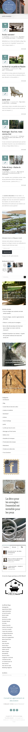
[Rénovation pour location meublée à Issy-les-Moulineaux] (9, 270)
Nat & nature (5, 645)
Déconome (4, 617)
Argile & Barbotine (6, 611)
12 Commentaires (9, 70)
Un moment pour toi (7, 661)
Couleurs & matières (8, 137)
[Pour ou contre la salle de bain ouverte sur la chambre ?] (5, 559)
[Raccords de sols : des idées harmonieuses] (5, 551)
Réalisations (6, 445)
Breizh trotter (5, 615)
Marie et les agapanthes (8, 637)
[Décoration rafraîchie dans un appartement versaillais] (9, 265)
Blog (20, 36)
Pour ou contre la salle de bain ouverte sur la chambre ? (15, 559)
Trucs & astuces (7, 452)
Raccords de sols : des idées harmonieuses (14, 552)
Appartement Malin (7, 609)
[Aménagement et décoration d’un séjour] (4, 270)
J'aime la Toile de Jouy (7, 627)
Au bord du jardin (6, 613)
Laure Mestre (6, 36)
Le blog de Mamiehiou (7, 633)
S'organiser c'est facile (7, 657)
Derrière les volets (6, 619)
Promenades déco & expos (9, 38)
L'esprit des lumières (7, 631)
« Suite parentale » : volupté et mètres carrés (15, 567)
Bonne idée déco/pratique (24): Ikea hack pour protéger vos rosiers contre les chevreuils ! (13, 328)
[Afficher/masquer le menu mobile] (25, 1)
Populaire (6, 547)
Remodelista (5, 653)
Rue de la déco (5, 655)
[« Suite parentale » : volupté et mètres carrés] (5, 566)
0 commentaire (14, 103)
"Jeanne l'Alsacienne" (19, 704)
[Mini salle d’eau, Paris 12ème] (15, 265)
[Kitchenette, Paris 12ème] (20, 265)
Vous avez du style (6, 665)
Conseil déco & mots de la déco (10, 406)
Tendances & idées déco (9, 449)
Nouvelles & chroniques (9, 438)
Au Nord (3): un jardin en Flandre (13, 67)
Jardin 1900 (6, 100)
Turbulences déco (6, 659)
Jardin (3, 70)
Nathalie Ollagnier (6, 647)
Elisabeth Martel (6, 621)
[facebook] (11, 710)
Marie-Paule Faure (6, 639)
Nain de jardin (5, 643)
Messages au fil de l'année (9, 431)
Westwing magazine (7, 667)
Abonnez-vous (7, 252)
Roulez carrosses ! (8, 35)
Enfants (5, 417)
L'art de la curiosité (6, 629)
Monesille (4, 641)
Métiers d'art (18, 137)
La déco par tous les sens (9, 428)
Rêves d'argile (5, 651)
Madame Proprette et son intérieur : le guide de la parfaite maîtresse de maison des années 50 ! (14, 335)
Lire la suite (23, 48)
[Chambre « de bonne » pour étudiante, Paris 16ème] (4, 265)
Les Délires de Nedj (6, 635)
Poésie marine (5, 649)
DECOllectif (5, 413)
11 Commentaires (20, 38)
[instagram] (14, 710)
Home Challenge (7, 420)
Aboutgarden (5, 607)
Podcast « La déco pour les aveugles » (12, 322)
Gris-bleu (4, 623)
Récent (14, 547)
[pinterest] (17, 710)
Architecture (21, 136)
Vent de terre (5, 663)
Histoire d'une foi (6, 625)
